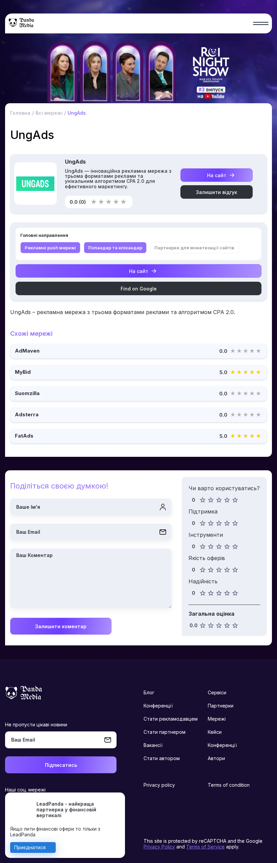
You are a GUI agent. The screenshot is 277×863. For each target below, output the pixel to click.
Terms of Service (205, 847)
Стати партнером (164, 732)
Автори (216, 758)
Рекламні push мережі (50, 247)
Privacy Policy (159, 847)
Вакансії (153, 745)
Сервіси (217, 692)
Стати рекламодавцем (171, 719)
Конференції (158, 705)
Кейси (215, 732)
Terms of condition (229, 785)
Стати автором (162, 758)
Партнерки (220, 705)
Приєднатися (30, 847)
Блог (149, 692)
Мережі (217, 719)
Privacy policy (159, 785)
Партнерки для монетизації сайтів (194, 247)
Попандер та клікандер (115, 247)
